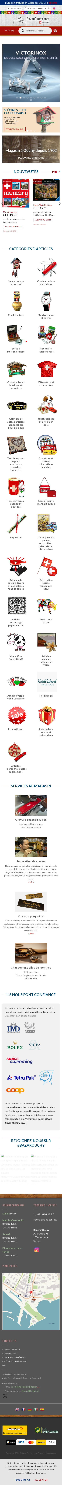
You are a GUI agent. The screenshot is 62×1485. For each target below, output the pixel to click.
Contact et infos (11, 1349)
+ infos (31, 882)
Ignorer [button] (53, 2)
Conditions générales (13, 1357)
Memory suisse (10, 212)
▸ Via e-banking (9, 1383)
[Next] (59, 210)
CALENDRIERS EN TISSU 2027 (31, 78)
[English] (18, 1408)
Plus (54, 171)
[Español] (43, 1408)
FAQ (4, 1365)
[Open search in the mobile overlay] (35, 31)
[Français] (24, 1408)
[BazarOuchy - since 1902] (31, 19)
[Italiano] (37, 1408)
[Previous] (2, 210)
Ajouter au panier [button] (13, 227)
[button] (10, 30)
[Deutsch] (31, 1408)
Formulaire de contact (45, 1219)
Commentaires (9, 1353)
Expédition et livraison (14, 1361)
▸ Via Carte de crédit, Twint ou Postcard (21, 1378)
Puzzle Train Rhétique (42, 205)
